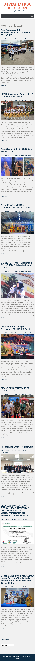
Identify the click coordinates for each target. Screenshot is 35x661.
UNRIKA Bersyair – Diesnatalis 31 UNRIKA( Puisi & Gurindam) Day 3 (16, 265)
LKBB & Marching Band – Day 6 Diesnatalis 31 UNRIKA (17, 95)
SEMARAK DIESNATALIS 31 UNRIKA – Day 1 (15, 389)
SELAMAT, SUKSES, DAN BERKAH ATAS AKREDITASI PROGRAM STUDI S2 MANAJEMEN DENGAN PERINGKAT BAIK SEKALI (15, 511)
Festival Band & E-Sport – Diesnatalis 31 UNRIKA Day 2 (16, 328)
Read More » (4, 85)
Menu (3, 16)
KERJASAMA (4, 452)
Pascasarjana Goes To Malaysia (17, 447)
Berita (25, 450)
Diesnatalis (28, 39)
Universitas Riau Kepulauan (17, 6)
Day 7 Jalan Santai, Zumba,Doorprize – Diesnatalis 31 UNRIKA (16, 32)
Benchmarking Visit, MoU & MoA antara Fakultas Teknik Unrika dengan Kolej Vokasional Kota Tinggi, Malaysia (17, 579)
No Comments (19, 39)
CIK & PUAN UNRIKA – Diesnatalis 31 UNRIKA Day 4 (16, 206)
